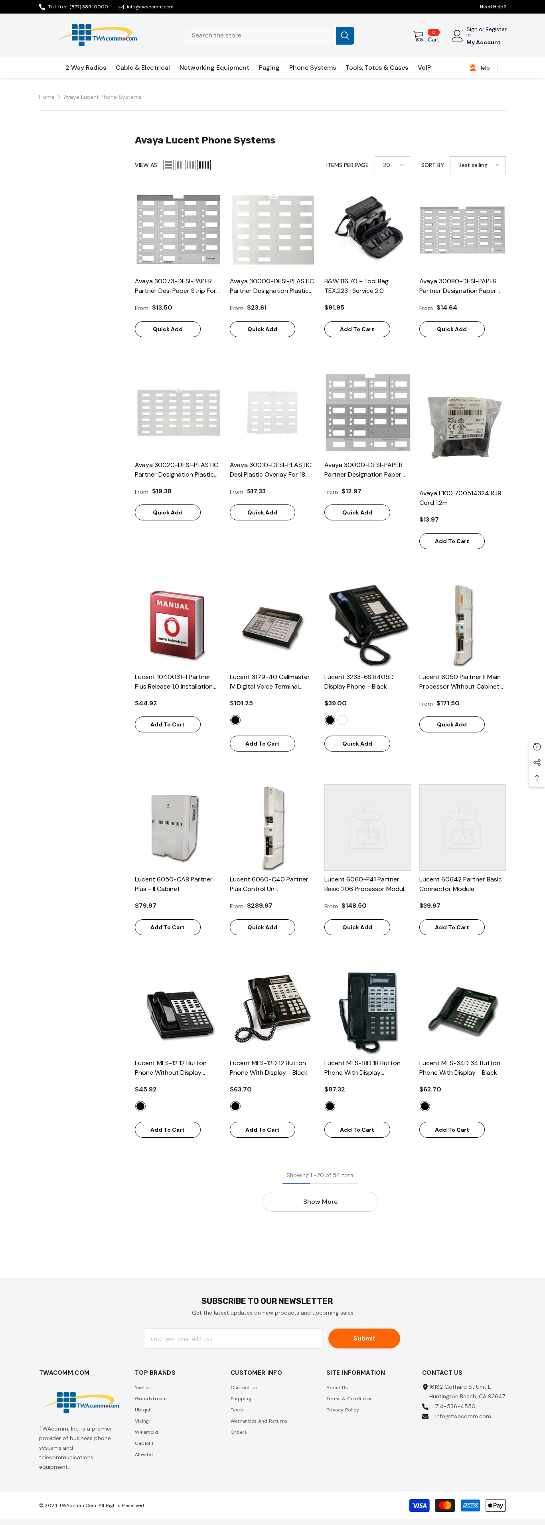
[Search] (269, 36)
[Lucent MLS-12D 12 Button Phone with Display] (273, 1011)
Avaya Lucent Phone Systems (103, 96)
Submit (364, 1338)
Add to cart (357, 329)
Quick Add (168, 329)
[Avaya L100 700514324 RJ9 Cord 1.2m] (462, 427)
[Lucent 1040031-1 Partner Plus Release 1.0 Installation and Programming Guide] (178, 624)
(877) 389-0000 (88, 7)
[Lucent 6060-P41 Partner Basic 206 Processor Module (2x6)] (367, 827)
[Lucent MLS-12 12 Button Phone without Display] (178, 1011)
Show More (320, 1201)
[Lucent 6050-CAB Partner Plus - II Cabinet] (178, 827)
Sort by (432, 165)
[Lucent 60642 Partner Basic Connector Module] (462, 827)
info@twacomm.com (150, 7)
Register (496, 29)
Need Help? (493, 7)
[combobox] (260, 36)
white (342, 720)
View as (146, 165)
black (235, 720)
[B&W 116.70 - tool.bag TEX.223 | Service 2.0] (367, 229)
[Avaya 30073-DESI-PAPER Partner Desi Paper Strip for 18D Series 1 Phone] (178, 229)
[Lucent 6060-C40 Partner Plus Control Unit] (273, 827)
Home (47, 96)
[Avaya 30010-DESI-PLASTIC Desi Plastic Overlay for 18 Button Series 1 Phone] (273, 412)
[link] (479, 67)
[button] (168, 165)
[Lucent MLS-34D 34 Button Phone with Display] (462, 1011)
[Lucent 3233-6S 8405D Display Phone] (367, 624)
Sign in (472, 31)
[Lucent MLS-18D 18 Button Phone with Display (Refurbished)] (367, 1011)
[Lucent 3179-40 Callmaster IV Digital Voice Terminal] (273, 624)
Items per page (347, 165)
